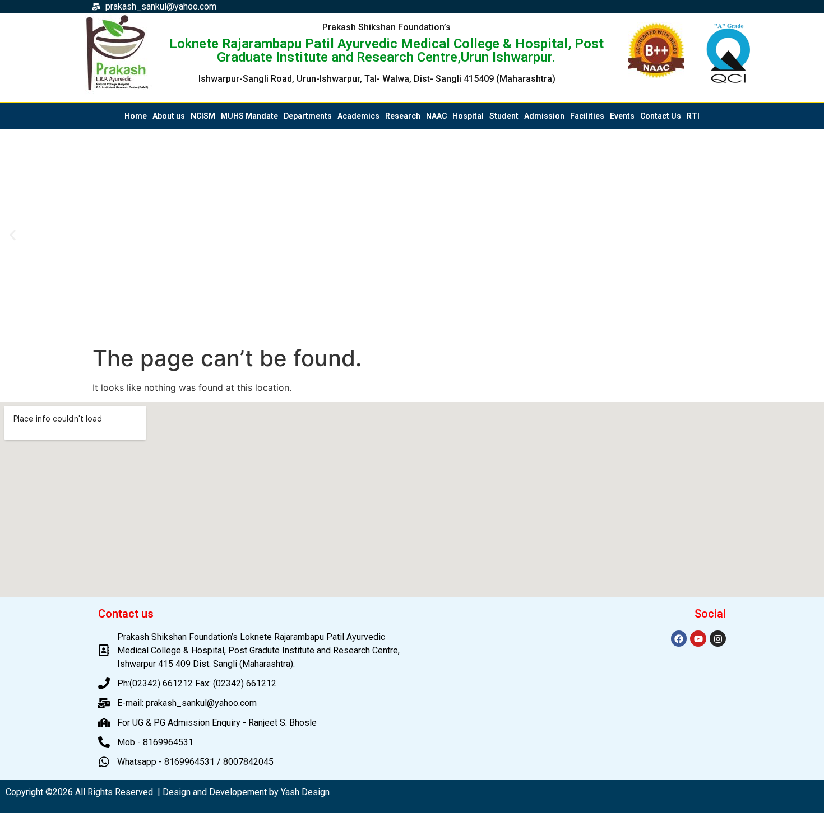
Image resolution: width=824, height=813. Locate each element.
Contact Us (660, 115)
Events (622, 115)
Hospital (468, 115)
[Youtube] (698, 638)
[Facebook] (679, 638)
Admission (544, 115)
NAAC (436, 115)
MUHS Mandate (249, 115)
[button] (13, 235)
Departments (308, 115)
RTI (693, 115)
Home (135, 115)
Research (402, 115)
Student (504, 115)
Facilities (587, 115)
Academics (358, 115)
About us (168, 115)
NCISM (203, 115)
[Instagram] (718, 638)
